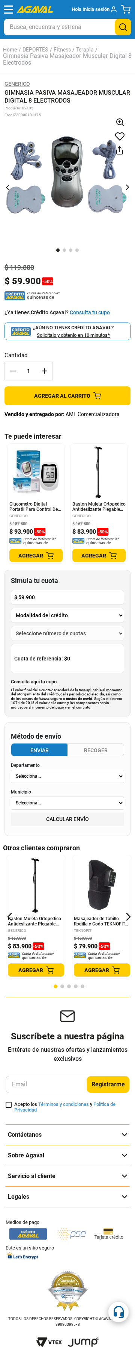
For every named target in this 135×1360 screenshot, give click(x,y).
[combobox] (67, 27)
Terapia (85, 50)
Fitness (62, 50)
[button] (94, 9)
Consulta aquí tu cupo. (34, 682)
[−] (13, 371)
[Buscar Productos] (123, 27)
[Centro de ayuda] (118, 1311)
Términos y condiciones (63, 1104)
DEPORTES (35, 50)
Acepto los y (65, 1107)
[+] (44, 371)
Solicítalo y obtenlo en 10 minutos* (73, 335)
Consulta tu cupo (90, 312)
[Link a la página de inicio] (10, 50)
